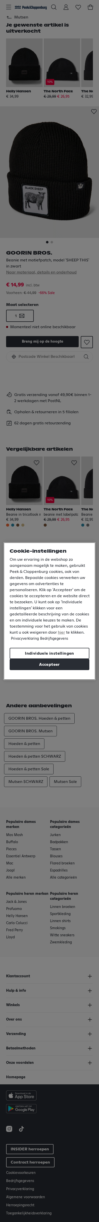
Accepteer (49, 664)
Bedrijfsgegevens (54, 638)
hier (61, 632)
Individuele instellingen (49, 653)
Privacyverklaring (25, 638)
